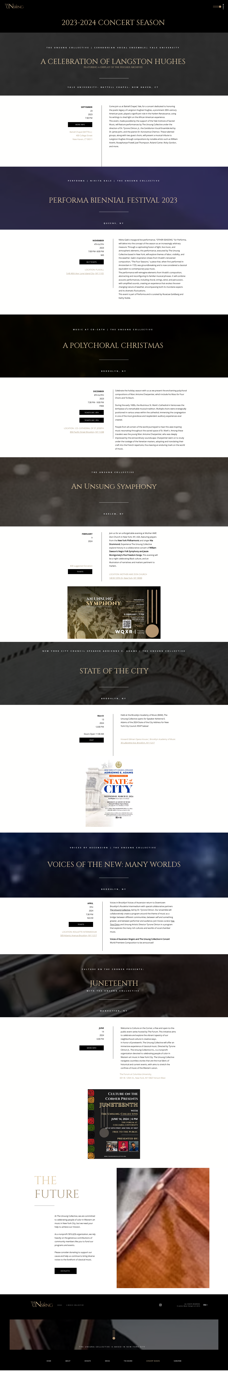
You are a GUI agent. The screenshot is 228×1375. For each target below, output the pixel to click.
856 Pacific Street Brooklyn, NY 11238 (87, 432)
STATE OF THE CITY (114, 670)
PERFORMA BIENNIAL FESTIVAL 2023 (113, 199)
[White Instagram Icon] (160, 1305)
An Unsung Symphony (114, 485)
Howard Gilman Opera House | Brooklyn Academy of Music (148, 739)
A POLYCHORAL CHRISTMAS (113, 345)
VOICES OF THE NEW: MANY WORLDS (114, 864)
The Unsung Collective (120, 909)
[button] (218, 6)
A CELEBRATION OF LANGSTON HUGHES (113, 61)
